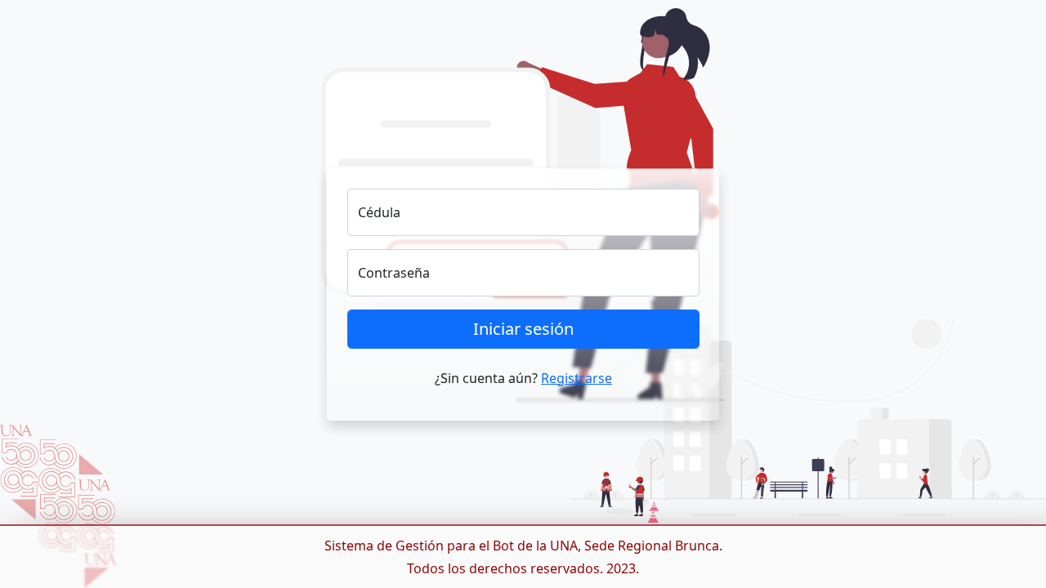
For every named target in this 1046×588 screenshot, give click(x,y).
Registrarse (576, 378)
